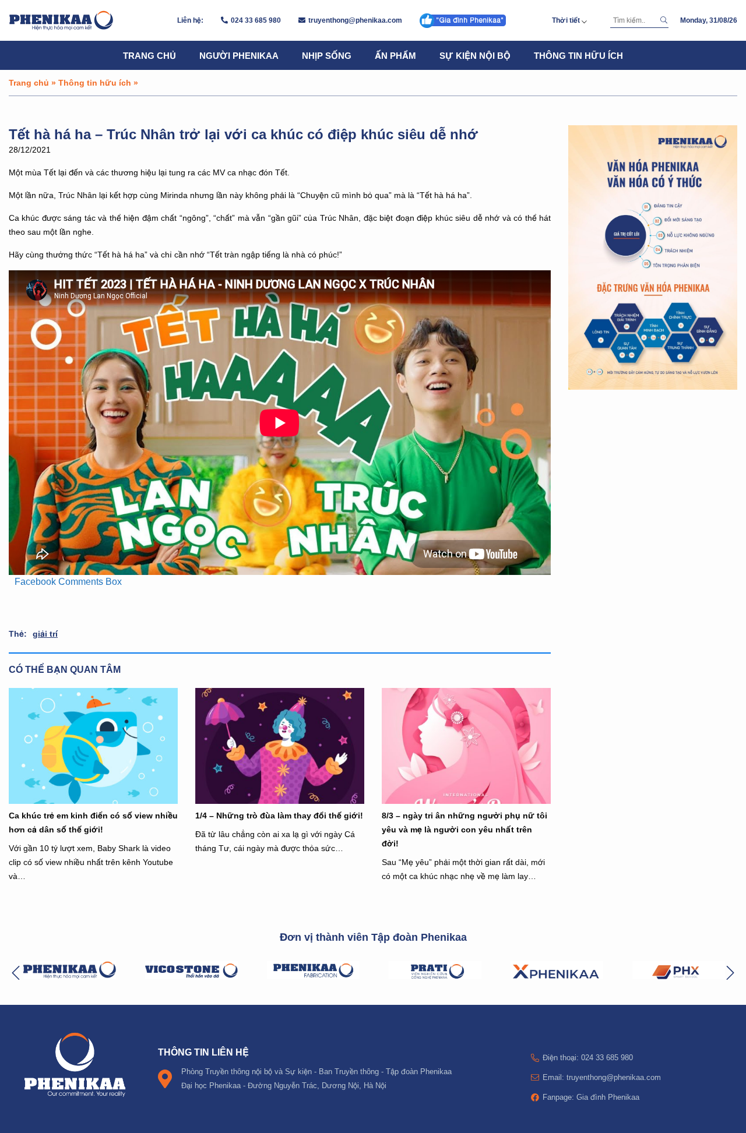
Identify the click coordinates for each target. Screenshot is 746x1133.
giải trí (45, 633)
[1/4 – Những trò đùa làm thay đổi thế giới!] (279, 745)
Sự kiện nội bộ (475, 55)
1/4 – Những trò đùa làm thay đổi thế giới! (279, 815)
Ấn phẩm (395, 55)
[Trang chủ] (61, 20)
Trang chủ (149, 55)
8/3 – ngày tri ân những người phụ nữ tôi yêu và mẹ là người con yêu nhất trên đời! (464, 829)
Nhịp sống (326, 55)
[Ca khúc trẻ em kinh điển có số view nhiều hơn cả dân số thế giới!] (93, 745)
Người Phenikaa (239, 55)
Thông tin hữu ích (578, 55)
